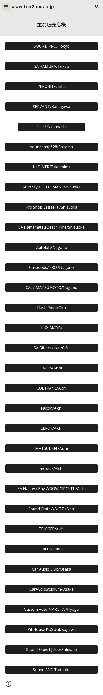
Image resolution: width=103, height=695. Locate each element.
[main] (51, 24)
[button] (5, 6)
